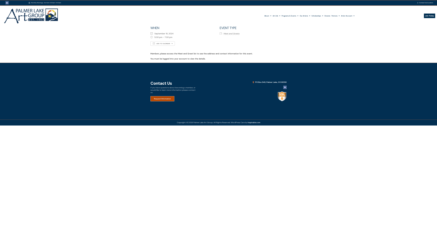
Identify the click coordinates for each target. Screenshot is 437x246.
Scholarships (316, 16)
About (266, 16)
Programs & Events (289, 16)
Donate (327, 16)
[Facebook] (7, 2)
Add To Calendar (163, 43)
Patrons (335, 16)
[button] (268, 16)
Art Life (275, 16)
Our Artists (304, 16)
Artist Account (346, 16)
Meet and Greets (232, 33)
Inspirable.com (254, 122)
